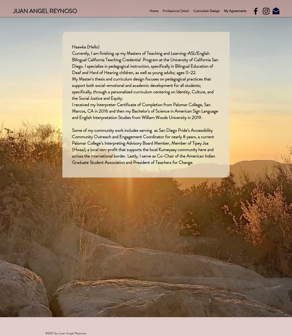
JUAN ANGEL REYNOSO (45, 11)
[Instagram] (266, 11)
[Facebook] (255, 11)
